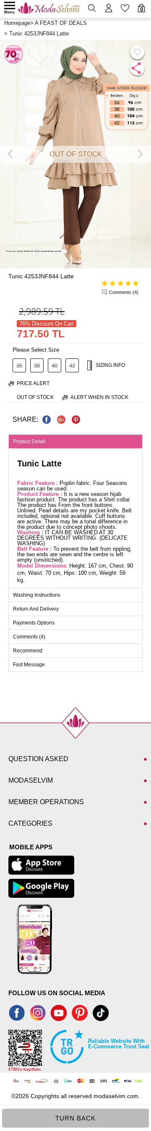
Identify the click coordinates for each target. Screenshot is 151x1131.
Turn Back (75, 1118)
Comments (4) (123, 292)
